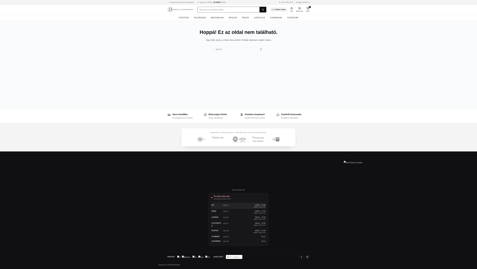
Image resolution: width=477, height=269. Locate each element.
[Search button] (260, 49)
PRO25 (245, 18)
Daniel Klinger (174, 265)
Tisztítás (184, 18)
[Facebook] (301, 257)
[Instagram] (307, 257)
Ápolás (233, 18)
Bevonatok (217, 18)
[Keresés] (262, 9)
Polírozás (200, 18)
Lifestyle (259, 18)
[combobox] (236, 49)
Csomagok (276, 18)
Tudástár (292, 18)
